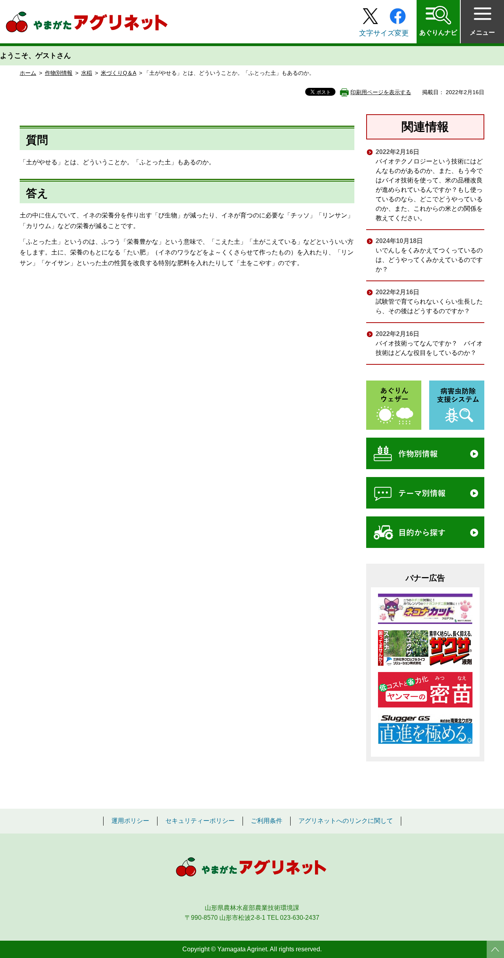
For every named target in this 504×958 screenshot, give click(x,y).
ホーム (28, 73)
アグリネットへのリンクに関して (345, 821)
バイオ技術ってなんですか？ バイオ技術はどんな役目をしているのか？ (429, 348)
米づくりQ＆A (118, 73)
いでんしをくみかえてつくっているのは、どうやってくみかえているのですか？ (429, 260)
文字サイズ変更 (384, 33)
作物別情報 (58, 73)
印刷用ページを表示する (380, 92)
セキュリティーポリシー (200, 821)
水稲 (86, 73)
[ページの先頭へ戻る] (495, 949)
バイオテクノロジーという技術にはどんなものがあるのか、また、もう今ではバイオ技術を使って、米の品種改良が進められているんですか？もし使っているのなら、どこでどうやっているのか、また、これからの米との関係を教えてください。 (429, 189)
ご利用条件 (266, 821)
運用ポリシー (130, 821)
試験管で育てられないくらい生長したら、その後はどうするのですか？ (429, 306)
